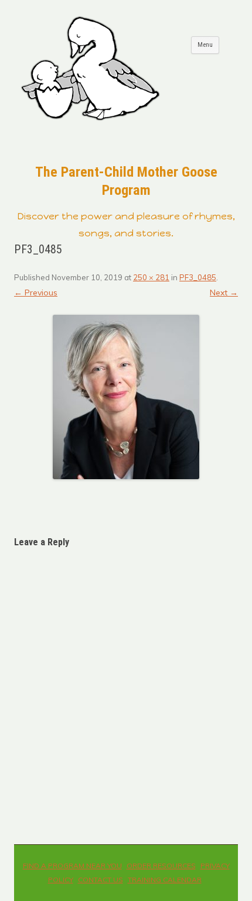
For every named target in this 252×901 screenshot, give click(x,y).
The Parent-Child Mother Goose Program (126, 181)
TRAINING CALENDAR (165, 879)
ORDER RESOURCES (161, 865)
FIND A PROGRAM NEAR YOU (72, 865)
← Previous (35, 292)
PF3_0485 (197, 277)
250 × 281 (151, 277)
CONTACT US (100, 879)
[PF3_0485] (126, 397)
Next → (224, 292)
